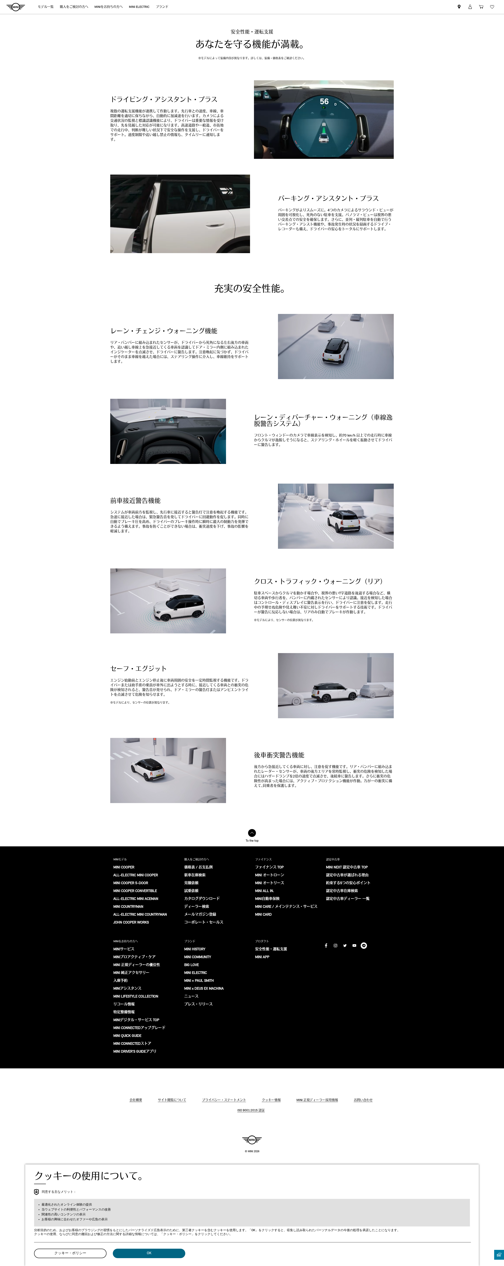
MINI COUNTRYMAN (128, 907)
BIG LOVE (191, 965)
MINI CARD (263, 915)
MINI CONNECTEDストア (132, 1044)
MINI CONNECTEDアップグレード (139, 1028)
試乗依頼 (191, 891)
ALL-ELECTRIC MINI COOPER (135, 875)
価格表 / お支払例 (198, 867)
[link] (459, 7)
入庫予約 (120, 981)
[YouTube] (354, 945)
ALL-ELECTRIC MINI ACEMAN (135, 899)
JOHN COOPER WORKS (131, 923)
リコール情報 (124, 1004)
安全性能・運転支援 (271, 949)
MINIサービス (123, 949)
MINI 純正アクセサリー (131, 973)
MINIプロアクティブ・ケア (134, 957)
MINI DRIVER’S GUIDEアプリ (135, 1052)
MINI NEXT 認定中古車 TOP (347, 867)
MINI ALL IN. (264, 891)
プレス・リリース (198, 1004)
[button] (470, 7)
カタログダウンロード (202, 899)
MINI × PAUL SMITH (199, 981)
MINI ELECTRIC (195, 973)
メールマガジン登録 (200, 915)
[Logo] (252, 1140)
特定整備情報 (124, 1012)
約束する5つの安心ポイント (348, 883)
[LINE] (364, 945)
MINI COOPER (123, 867)
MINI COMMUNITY (197, 957)
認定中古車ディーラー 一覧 (348, 899)
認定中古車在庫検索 (342, 891)
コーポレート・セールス (203, 923)
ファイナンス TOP (269, 867)
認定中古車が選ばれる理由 (347, 875)
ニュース (191, 997)
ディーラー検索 (196, 907)
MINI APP (262, 957)
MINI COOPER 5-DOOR (130, 883)
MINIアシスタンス (127, 989)
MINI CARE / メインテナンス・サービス (286, 907)
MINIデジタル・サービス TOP (136, 1020)
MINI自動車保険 (267, 899)
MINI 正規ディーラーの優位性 (136, 965)
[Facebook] (326, 945)
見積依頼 (191, 883)
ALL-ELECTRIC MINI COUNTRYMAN (140, 915)
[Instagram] (335, 945)
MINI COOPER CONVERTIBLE (135, 891)
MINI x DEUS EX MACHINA (204, 989)
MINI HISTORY (194, 949)
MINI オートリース (269, 883)
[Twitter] (345, 945)
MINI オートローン (269, 875)
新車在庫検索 (195, 875)
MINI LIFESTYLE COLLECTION (135, 997)
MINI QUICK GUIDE (127, 1036)
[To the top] (252, 833)
